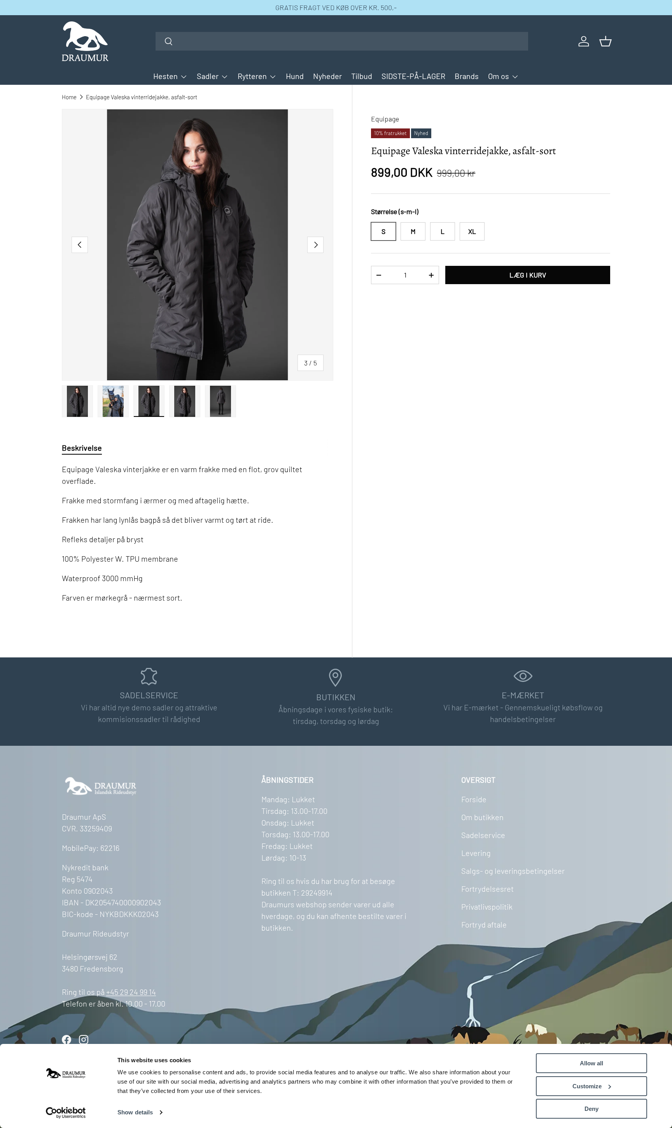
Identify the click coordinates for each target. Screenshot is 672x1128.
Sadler (208, 76)
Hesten (165, 76)
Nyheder (327, 76)
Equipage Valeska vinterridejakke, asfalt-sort (141, 96)
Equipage (385, 118)
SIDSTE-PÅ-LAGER (413, 76)
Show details (135, 1112)
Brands (467, 76)
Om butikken (482, 817)
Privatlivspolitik (487, 906)
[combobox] (342, 41)
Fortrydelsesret (487, 888)
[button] (605, 41)
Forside (473, 799)
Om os (498, 76)
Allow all (591, 1063)
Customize (587, 1086)
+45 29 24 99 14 (131, 991)
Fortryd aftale (484, 924)
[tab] (82, 447)
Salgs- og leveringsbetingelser (513, 870)
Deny (591, 1108)
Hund (295, 76)
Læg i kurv (527, 275)
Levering (476, 852)
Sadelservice (483, 835)
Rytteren (252, 76)
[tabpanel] (197, 543)
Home (69, 96)
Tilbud (361, 76)
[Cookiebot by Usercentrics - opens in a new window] (66, 1113)
